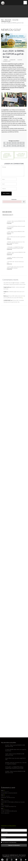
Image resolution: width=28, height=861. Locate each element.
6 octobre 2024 (12, 59)
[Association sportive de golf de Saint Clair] (2, 2)
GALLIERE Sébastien (8, 282)
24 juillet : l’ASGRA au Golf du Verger (15, 257)
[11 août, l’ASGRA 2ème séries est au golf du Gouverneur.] (4, 227)
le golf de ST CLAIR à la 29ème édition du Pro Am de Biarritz (7, 155)
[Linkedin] (11, 145)
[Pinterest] (16, 145)
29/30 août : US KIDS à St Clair (8, 797)
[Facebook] (5, 143)
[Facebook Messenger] (5, 145)
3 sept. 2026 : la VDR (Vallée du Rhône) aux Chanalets (13, 802)
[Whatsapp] (22, 143)
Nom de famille (4, 832)
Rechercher (14, 199)
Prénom (2, 828)
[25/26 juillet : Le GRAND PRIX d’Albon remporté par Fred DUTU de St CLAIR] (4, 248)
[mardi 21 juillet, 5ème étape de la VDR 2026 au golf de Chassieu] (4, 268)
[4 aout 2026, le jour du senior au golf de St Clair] (4, 238)
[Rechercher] (23, 202)
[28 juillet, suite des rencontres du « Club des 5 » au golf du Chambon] (4, 243)
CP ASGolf (5, 59)
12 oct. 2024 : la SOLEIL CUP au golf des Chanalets (21, 154)
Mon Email (3, 837)
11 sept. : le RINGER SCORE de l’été (9, 811)
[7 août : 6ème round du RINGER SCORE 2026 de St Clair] (4, 232)
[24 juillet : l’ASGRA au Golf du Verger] (4, 258)
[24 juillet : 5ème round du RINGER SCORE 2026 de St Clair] (4, 253)
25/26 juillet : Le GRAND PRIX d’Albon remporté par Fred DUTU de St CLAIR (15, 248)
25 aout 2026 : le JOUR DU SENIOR (9, 793)
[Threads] (11, 143)
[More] (22, 145)
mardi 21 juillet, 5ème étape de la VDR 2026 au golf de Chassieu (15, 267)
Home (2, 19)
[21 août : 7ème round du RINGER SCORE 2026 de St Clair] (4, 222)
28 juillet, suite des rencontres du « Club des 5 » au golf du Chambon (16, 242)
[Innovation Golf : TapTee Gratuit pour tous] (4, 262)
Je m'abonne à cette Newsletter (9, 842)
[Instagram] (16, 143)
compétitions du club (6, 61)
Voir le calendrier (5, 813)
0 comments (20, 59)
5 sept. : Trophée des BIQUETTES (8, 806)
